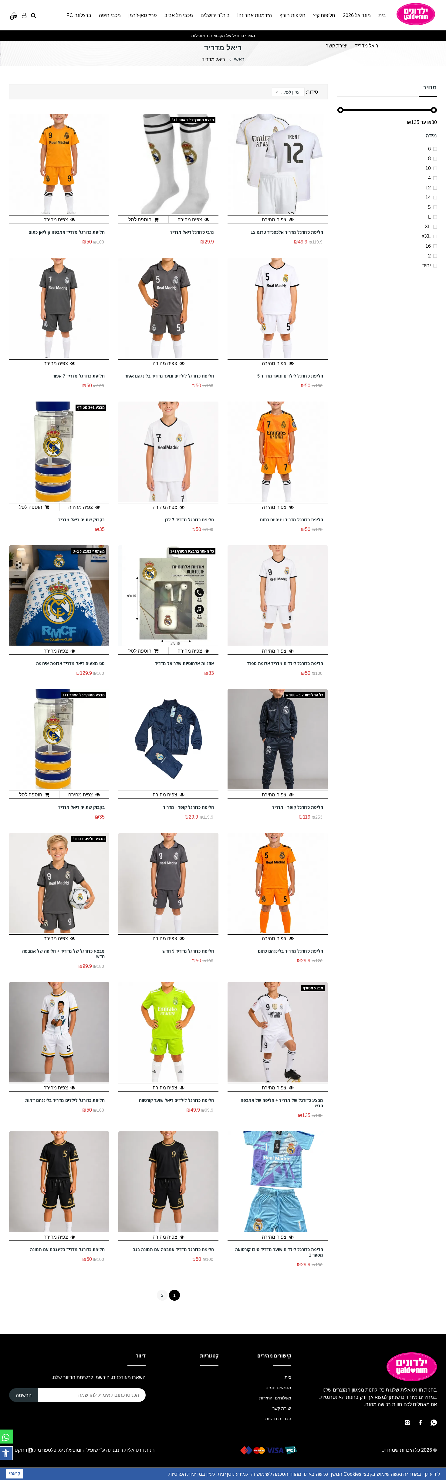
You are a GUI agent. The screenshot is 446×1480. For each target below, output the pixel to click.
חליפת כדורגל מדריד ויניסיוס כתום (291, 519)
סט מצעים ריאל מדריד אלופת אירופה (70, 663)
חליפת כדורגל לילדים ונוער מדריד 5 (290, 376)
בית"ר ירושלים (215, 15)
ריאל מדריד (366, 45)
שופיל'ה (90, 1450)
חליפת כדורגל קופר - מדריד (297, 807)
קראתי (14, 1473)
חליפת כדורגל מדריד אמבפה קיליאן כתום (67, 232)
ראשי (239, 59)
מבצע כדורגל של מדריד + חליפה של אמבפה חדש (63, 954)
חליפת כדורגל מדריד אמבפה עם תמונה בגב (173, 1249)
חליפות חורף (292, 15)
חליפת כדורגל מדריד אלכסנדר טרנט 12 (287, 232)
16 (428, 246)
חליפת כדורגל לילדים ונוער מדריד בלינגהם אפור (169, 376)
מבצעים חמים (278, 1387)
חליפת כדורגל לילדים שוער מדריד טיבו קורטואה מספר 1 (279, 1252)
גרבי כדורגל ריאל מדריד (192, 232)
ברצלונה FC (78, 15)
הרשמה (24, 1395)
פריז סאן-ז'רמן (142, 15)
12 (428, 187)
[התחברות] (24, 15)
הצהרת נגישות (278, 1418)
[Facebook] (420, 1422)
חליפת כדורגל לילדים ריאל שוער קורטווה (176, 1100)
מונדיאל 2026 (357, 15)
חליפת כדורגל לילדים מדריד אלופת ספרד (285, 663)
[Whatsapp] (434, 1422)
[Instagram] (407, 1422)
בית (382, 15)
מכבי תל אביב (178, 15)
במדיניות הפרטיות (186, 1474)
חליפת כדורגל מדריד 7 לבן (189, 519)
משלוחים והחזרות (275, 1398)
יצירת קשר (336, 45)
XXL (426, 236)
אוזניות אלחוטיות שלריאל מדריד (184, 663)
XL (428, 226)
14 (428, 197)
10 (428, 168)
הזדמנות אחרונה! (254, 15)
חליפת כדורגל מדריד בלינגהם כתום (290, 951)
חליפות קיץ (324, 15)
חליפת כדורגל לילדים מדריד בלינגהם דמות (65, 1100)
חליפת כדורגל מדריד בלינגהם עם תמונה (67, 1249)
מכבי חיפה (110, 15)
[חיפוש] (33, 15)
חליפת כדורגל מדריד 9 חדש (188, 951)
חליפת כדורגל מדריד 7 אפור (79, 376)
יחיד (426, 265)
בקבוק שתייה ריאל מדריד (81, 519)
